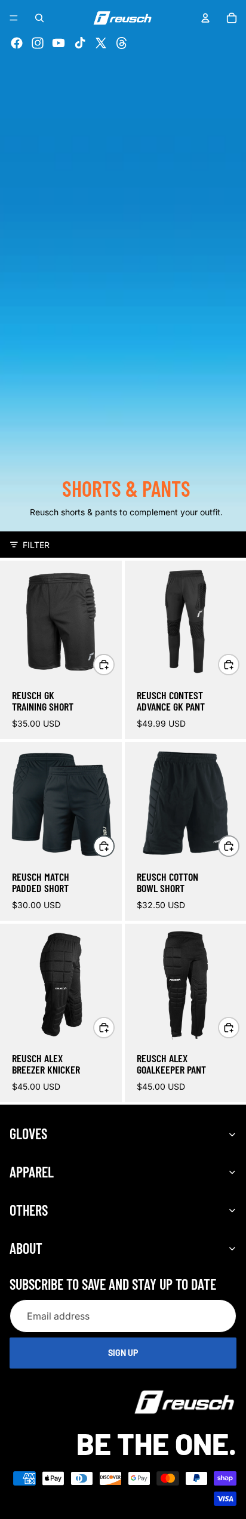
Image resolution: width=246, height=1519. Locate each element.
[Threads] (122, 43)
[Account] (205, 18)
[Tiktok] (80, 43)
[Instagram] (37, 43)
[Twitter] (101, 43)
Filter (36, 545)
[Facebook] (17, 43)
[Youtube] (58, 43)
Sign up (123, 1353)
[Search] (39, 18)
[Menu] (13, 18)
